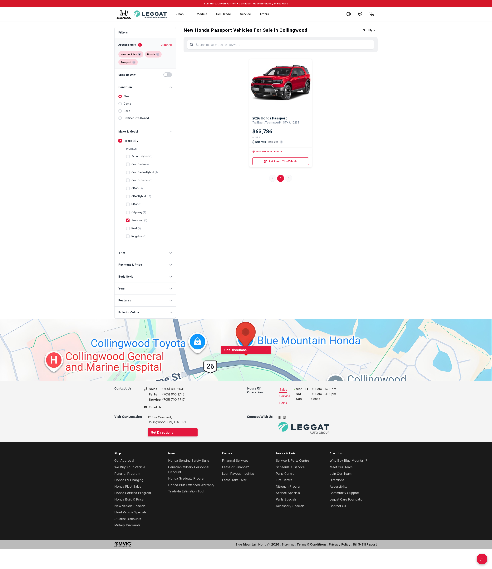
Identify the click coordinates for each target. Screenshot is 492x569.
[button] (145, 87)
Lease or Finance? (235, 467)
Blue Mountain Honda (269, 151)
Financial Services (235, 460)
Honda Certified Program (132, 493)
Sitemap (288, 544)
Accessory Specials (290, 506)
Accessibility (338, 486)
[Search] (191, 44)
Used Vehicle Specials (130, 512)
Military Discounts (127, 525)
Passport (139, 220)
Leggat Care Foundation (347, 499)
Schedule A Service (290, 467)
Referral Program (127, 474)
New (126, 96)
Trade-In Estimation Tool (186, 491)
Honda (130, 140)
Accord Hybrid (141, 156)
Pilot (136, 228)
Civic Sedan (140, 164)
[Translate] (348, 14)
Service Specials (288, 493)
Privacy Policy (340, 544)
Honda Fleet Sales (127, 486)
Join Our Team (341, 474)
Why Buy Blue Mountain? (348, 460)
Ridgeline (138, 236)
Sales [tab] (283, 389)
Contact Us (338, 506)
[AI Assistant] (482, 559)
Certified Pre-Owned (136, 118)
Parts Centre (285, 474)
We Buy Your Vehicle (129, 467)
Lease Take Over (234, 480)
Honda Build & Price (129, 499)
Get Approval (124, 460)
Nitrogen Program (289, 486)
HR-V (136, 204)
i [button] (281, 142)
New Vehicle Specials (129, 506)
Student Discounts (127, 519)
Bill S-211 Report (365, 544)
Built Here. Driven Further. (246, 3)
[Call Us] (371, 14)
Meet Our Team (341, 467)
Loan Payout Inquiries (238, 474)
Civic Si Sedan (141, 180)
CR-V (137, 188)
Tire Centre (284, 480)
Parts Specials (286, 499)
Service (245, 14)
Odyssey (138, 212)
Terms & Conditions (312, 544)
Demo (127, 103)
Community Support (344, 493)
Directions (337, 480)
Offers (264, 14)
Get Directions (235, 350)
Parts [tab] (283, 403)
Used (127, 111)
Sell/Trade (223, 14)
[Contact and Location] (360, 14)
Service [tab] (284, 396)
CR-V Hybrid (141, 196)
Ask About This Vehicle (283, 161)
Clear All (166, 44)
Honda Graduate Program (187, 478)
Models (202, 14)
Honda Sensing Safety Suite (188, 460)
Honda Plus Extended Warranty (191, 485)
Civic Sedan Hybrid (144, 172)
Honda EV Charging (128, 480)
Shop (180, 14)
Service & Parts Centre (292, 460)
